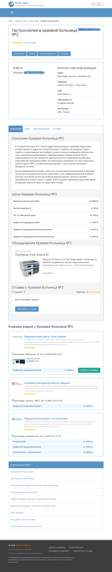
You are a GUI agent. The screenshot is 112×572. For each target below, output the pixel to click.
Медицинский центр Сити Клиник (45, 336)
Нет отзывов (30, 42)
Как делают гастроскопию (23, 519)
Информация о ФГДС (20, 465)
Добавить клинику (59, 551)
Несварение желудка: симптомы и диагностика (33, 506)
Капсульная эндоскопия (22, 471)
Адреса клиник (57, 547)
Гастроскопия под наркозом (24, 492)
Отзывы (65, 54)
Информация (76, 547)
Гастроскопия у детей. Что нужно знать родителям (35, 485)
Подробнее (47, 273)
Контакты (19, 54)
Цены (32, 54)
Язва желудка (17, 512)
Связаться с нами (83, 551)
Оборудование (48, 54)
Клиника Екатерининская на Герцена (47, 383)
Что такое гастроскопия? (22, 478)
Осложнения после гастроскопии (26, 526)
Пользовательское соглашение (19, 549)
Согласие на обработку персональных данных (25, 553)
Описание (15, 129)
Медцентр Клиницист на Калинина (45, 418)
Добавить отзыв (26, 309)
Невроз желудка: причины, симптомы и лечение (33, 499)
